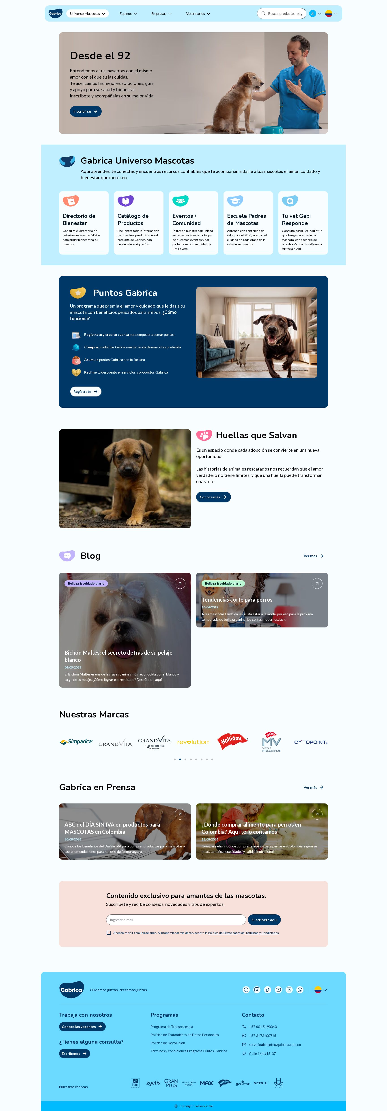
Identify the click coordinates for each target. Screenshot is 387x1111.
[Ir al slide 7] (207, 759)
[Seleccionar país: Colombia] (332, 13)
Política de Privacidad (223, 933)
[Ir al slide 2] (180, 759)
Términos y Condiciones (262, 933)
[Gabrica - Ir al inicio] (55, 13)
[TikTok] (267, 989)
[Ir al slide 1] (175, 759)
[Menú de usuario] (315, 13)
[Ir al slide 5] (196, 759)
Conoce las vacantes (79, 1026)
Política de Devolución (167, 1043)
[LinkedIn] (289, 989)
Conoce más (210, 497)
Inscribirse (82, 111)
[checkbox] (109, 933)
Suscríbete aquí (264, 919)
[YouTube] (278, 989)
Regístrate (82, 391)
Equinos (126, 13)
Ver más (310, 556)
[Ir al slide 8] (212, 759)
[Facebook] (246, 989)
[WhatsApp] (299, 989)
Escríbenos (71, 1053)
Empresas (158, 13)
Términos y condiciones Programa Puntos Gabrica (188, 1051)
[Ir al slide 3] (185, 759)
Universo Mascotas (85, 13)
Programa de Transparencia (171, 1026)
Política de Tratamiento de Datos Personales (184, 1034)
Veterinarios (195, 13)
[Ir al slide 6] (201, 759)
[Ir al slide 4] (191, 759)
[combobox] (285, 13)
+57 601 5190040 (263, 1026)
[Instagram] (256, 989)
